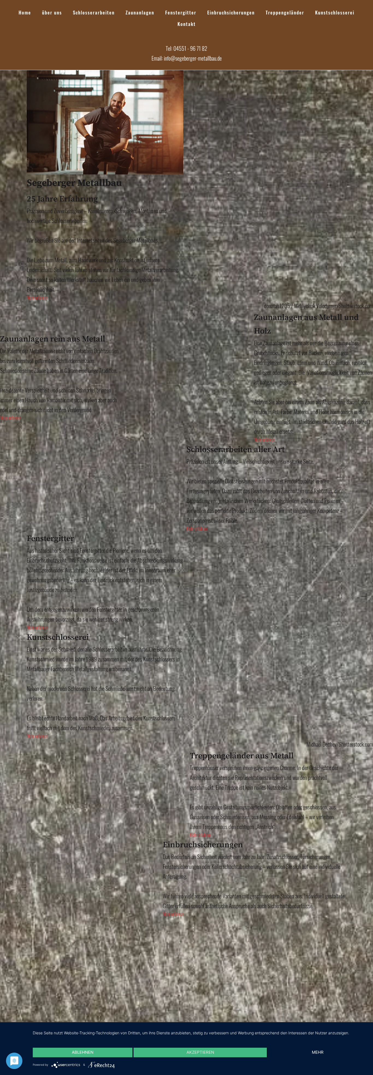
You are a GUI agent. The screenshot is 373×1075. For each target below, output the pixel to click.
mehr (318, 1052)
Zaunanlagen (140, 12)
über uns (52, 12)
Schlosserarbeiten (94, 12)
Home (25, 12)
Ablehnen (82, 1052)
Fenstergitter (180, 12)
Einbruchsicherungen (231, 12)
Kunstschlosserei (334, 12)
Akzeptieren (200, 1052)
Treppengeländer (285, 12)
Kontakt (186, 23)
